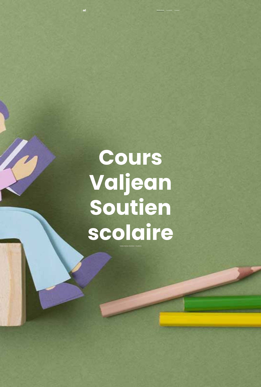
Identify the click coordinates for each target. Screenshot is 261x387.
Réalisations (160, 10)
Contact (176, 10)
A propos (169, 10)
